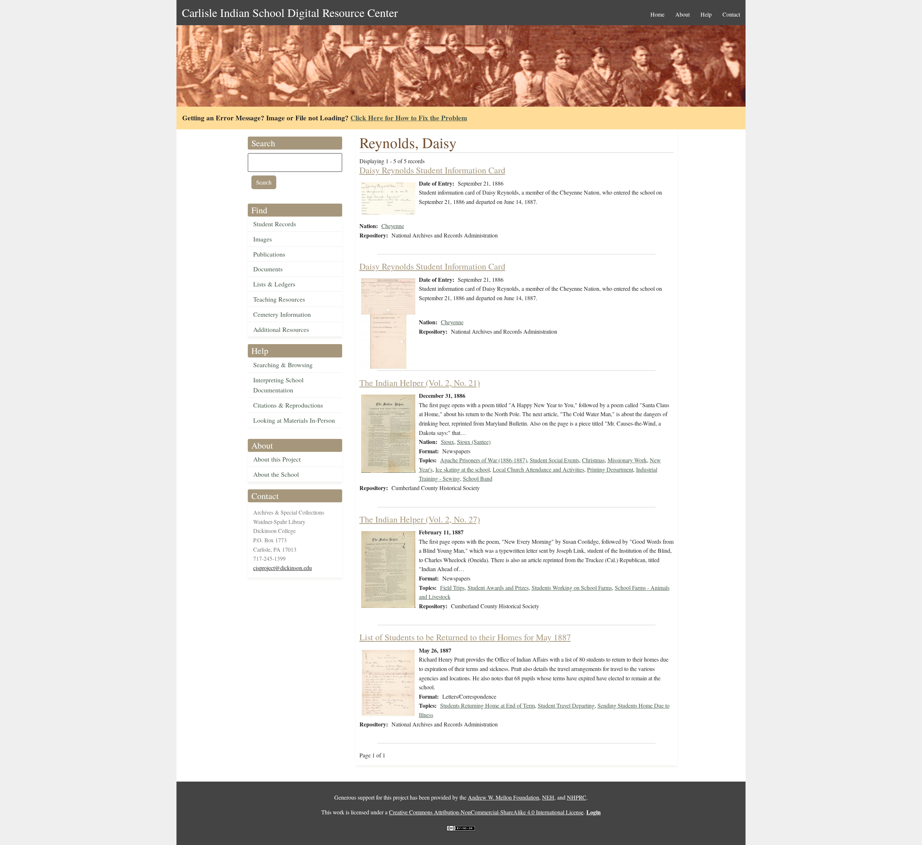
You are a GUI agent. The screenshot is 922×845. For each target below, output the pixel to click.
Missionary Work (627, 460)
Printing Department (610, 469)
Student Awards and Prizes (498, 587)
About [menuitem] (682, 14)
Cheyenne (392, 226)
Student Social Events (554, 460)
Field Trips (452, 587)
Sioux (447, 441)
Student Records (274, 223)
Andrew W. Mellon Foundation (503, 797)
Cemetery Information (282, 314)
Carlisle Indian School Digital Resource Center (290, 12)
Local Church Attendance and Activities (538, 469)
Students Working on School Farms (572, 587)
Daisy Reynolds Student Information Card (432, 170)
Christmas (593, 460)
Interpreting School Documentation (278, 385)
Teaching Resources (279, 299)
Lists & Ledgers (274, 284)
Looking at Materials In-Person (294, 420)
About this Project (277, 459)
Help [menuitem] (706, 14)
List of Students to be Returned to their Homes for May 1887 (465, 637)
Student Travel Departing (566, 705)
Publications (269, 254)
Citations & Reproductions (288, 405)
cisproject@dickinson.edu (282, 568)
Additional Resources (281, 329)
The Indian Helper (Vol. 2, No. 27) (419, 519)
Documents (268, 268)
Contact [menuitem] (731, 14)
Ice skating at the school (462, 469)
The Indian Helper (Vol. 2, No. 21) (419, 382)
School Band (477, 478)
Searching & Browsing (283, 364)
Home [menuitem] (657, 14)
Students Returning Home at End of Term (487, 705)
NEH (548, 797)
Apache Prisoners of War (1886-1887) (483, 460)
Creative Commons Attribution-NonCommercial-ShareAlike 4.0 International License (486, 812)
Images (262, 239)
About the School (276, 474)
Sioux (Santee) (474, 441)
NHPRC (576, 797)
